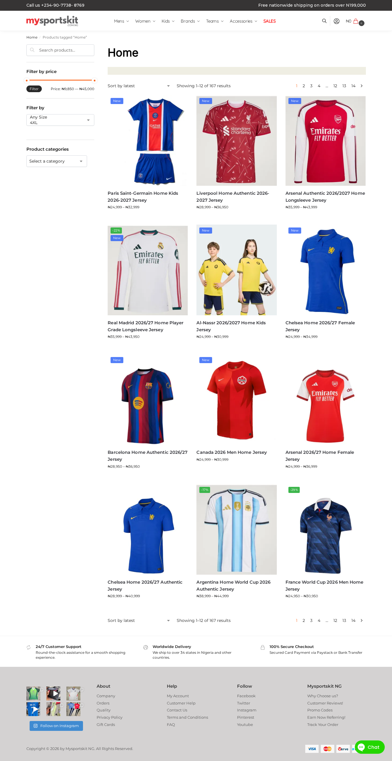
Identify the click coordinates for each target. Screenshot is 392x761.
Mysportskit (76, 748)
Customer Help (181, 703)
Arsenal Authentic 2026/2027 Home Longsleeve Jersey (325, 196)
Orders (103, 703)
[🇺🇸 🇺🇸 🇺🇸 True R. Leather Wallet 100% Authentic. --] (53, 693)
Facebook (246, 695)
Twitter (243, 703)
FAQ (171, 724)
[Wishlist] (179, 103)
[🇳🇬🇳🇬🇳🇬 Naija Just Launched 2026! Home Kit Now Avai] (33, 693)
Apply (34, 130)
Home (31, 37)
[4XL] (55, 122)
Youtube (245, 724)
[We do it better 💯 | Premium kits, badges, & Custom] (33, 709)
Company (106, 695)
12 (335, 85)
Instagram (246, 710)
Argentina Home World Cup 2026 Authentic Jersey (233, 585)
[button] (356, 21)
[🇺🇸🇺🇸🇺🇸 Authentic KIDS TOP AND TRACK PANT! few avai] (73, 709)
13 (344, 85)
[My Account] (336, 21)
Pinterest (245, 717)
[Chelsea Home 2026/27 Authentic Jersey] (148, 529)
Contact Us (177, 710)
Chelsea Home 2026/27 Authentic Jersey (145, 585)
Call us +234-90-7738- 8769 (55, 5)
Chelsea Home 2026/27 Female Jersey (320, 326)
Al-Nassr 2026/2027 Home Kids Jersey (231, 326)
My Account (178, 695)
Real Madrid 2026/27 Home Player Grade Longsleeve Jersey (145, 326)
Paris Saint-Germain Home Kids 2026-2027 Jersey (143, 196)
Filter (34, 89)
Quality (104, 710)
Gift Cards (106, 724)
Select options (147, 218)
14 (353, 85)
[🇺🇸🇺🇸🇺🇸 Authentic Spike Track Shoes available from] (53, 709)
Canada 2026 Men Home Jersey (231, 452)
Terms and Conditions (187, 717)
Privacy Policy (109, 717)
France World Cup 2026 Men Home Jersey (325, 585)
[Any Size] (55, 117)
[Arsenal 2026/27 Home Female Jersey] (326, 399)
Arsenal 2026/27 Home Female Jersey (320, 455)
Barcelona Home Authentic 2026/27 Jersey (147, 455)
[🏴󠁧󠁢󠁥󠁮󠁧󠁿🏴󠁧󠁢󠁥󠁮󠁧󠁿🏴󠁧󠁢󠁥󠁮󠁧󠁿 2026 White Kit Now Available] (73, 693)
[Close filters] (96, 47)
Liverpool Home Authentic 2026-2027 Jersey (232, 196)
